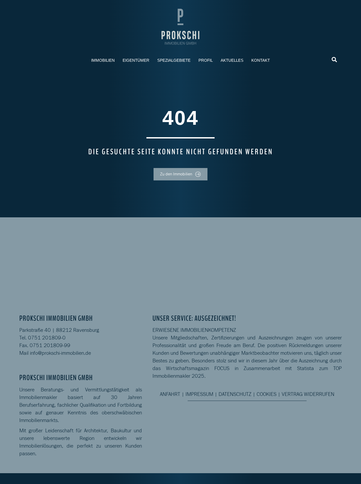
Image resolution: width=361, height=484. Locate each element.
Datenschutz (235, 394)
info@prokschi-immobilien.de (60, 353)
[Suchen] (334, 59)
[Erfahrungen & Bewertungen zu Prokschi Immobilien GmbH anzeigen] (314, 258)
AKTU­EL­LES (232, 60)
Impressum (199, 394)
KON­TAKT (260, 60)
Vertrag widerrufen (308, 394)
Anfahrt (170, 394)
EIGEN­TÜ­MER (136, 60)
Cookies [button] (266, 394)
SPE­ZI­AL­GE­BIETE (174, 60)
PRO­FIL (205, 60)
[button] (180, 174)
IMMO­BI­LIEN (103, 60)
